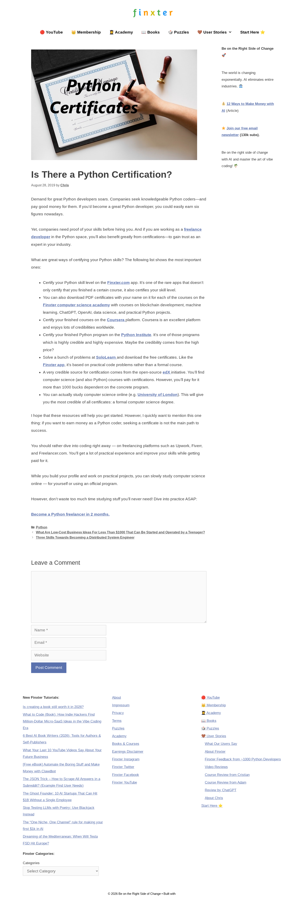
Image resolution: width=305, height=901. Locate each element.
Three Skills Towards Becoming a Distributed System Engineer (85, 537)
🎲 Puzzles (178, 32)
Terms (117, 721)
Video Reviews (216, 767)
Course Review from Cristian (227, 775)
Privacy (118, 713)
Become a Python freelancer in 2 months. (70, 514)
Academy (119, 736)
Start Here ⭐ (252, 32)
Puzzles (118, 728)
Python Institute (136, 335)
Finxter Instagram (125, 759)
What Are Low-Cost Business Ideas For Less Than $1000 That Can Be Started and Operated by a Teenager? (120, 532)
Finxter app (54, 365)
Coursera (116, 320)
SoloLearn (106, 357)
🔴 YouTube (51, 32)
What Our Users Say (221, 744)
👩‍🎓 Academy (121, 32)
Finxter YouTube (124, 782)
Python (41, 527)
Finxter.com (118, 282)
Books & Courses (125, 744)
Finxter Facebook (125, 775)
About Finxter (215, 752)
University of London (158, 394)
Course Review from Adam (225, 782)
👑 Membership (86, 32)
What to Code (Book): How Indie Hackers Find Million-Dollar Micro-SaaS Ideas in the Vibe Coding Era (62, 721)
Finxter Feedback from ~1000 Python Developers (243, 759)
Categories (31, 863)
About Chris (214, 798)
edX (167, 372)
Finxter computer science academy (76, 305)
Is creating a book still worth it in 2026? (53, 707)
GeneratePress (186, 893)
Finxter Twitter (123, 767)
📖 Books (150, 32)
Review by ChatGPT (220, 790)
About (116, 698)
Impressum (120, 705)
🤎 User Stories (212, 32)
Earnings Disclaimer (127, 752)
